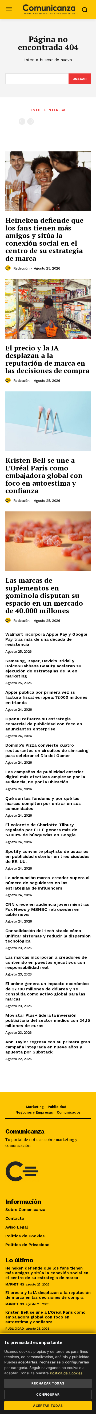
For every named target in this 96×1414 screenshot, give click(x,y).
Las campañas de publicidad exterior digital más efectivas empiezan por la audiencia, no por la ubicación (45, 776)
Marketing (14, 1284)
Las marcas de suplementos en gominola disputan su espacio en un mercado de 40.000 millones (44, 595)
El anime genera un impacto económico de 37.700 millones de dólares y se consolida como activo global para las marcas (47, 991)
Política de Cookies (66, 1373)
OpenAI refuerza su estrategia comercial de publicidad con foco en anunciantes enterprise (43, 723)
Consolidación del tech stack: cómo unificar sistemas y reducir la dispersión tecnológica (48, 935)
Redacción (21, 268)
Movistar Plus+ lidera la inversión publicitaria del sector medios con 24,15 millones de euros (47, 1020)
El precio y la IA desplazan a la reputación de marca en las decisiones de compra (47, 359)
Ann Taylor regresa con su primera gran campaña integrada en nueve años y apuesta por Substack (47, 1047)
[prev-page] (22, 121)
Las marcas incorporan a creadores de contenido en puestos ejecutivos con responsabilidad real (46, 962)
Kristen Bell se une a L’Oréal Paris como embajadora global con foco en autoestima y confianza (44, 475)
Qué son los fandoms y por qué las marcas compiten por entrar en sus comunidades (43, 803)
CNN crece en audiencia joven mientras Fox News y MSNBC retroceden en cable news (47, 909)
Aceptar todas (48, 1406)
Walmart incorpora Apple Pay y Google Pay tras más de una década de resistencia (46, 639)
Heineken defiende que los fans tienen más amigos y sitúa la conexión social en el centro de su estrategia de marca (44, 239)
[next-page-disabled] (30, 121)
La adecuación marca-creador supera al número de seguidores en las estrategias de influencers (47, 882)
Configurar (47, 1394)
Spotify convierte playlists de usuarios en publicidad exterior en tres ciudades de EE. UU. (47, 856)
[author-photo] (8, 268)
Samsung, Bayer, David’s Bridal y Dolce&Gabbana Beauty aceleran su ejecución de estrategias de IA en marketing (43, 668)
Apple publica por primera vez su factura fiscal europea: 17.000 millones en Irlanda (46, 697)
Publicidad (14, 1328)
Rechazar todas (47, 1383)
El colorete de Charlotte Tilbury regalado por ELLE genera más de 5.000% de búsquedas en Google (41, 829)
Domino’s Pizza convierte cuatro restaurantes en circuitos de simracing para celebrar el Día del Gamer (47, 750)
